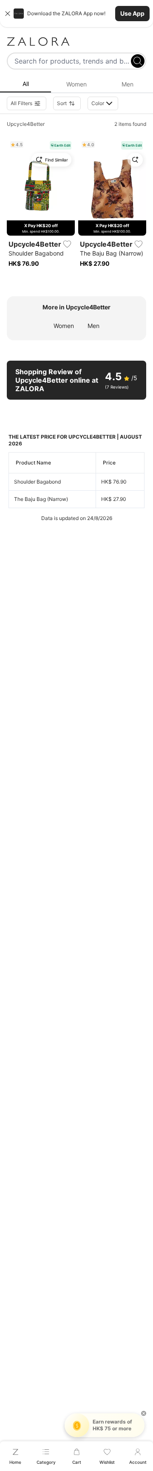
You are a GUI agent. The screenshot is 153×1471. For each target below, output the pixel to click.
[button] (76, 13)
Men (93, 325)
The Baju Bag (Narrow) (41, 499)
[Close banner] (7, 13)
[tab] (25, 84)
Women (64, 325)
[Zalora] (76, 41)
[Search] (137, 61)
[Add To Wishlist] (67, 244)
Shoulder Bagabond (37, 481)
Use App (132, 13)
